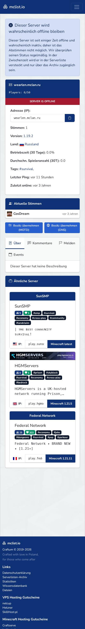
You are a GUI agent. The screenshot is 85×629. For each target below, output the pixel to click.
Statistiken (9, 581)
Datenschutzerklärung (16, 573)
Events (18, 254)
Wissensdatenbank (14, 586)
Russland (31, 144)
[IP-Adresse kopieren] (70, 118)
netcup (6, 603)
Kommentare (42, 243)
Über (17, 243)
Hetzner (7, 608)
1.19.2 (28, 136)
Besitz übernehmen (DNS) (64, 228)
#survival (26, 169)
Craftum (7, 550)
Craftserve (9, 625)
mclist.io (16, 7)
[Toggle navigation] (77, 7)
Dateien (7, 590)
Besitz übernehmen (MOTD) (25, 228)
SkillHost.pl (10, 612)
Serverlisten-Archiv (14, 577)
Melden (69, 243)
